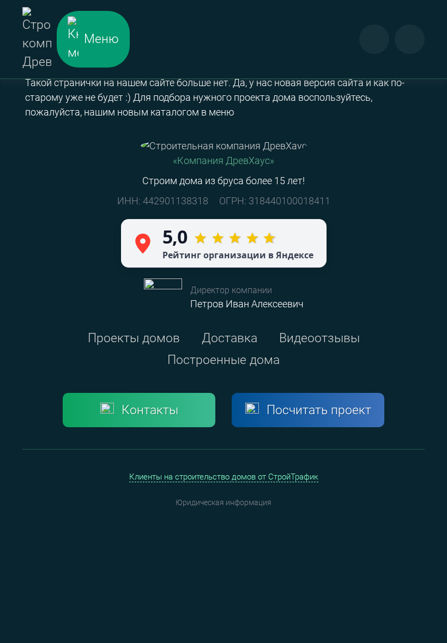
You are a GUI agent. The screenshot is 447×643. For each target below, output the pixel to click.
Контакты (150, 410)
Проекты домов (134, 338)
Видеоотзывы (319, 338)
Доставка (229, 338)
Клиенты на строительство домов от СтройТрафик (223, 477)
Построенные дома (223, 360)
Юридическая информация (223, 502)
